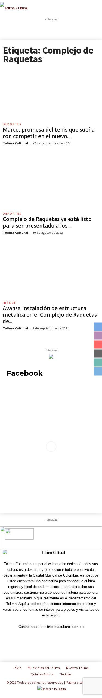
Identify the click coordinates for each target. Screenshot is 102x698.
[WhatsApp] (70, 637)
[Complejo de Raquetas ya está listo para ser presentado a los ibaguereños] (51, 183)
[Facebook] (20, 637)
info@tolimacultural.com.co (62, 627)
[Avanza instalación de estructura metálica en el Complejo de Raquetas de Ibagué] (51, 273)
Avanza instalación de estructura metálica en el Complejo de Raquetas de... (50, 315)
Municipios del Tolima (44, 668)
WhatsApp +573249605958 (80, 542)
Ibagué (9, 303)
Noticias (65, 674)
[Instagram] (33, 637)
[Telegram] (45, 637)
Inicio (17, 668)
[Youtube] (82, 637)
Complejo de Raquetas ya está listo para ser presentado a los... (47, 222)
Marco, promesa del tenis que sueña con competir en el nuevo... (49, 133)
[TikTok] (58, 637)
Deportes (12, 124)
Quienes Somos (42, 674)
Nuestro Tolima (77, 668)
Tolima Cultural (15, 143)
